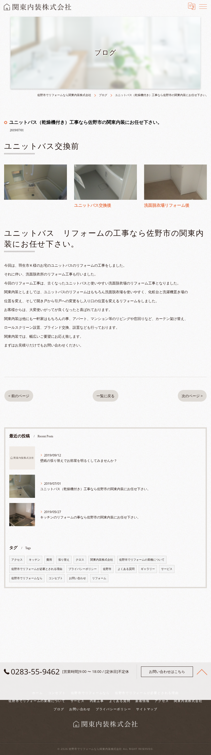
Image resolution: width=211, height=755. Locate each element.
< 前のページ (18, 395)
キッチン (34, 559)
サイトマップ (146, 709)
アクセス (17, 559)
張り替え (63, 559)
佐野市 (107, 569)
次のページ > (192, 395)
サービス (166, 569)
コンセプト (56, 578)
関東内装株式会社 (101, 559)
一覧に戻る (105, 395)
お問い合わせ (77, 578)
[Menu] (203, 6)
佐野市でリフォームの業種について (141, 559)
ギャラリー (148, 569)
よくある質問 (126, 569)
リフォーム (99, 578)
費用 (49, 559)
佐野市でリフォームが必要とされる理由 (36, 569)
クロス (80, 559)
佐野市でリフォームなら (26, 578)
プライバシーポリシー (82, 569)
